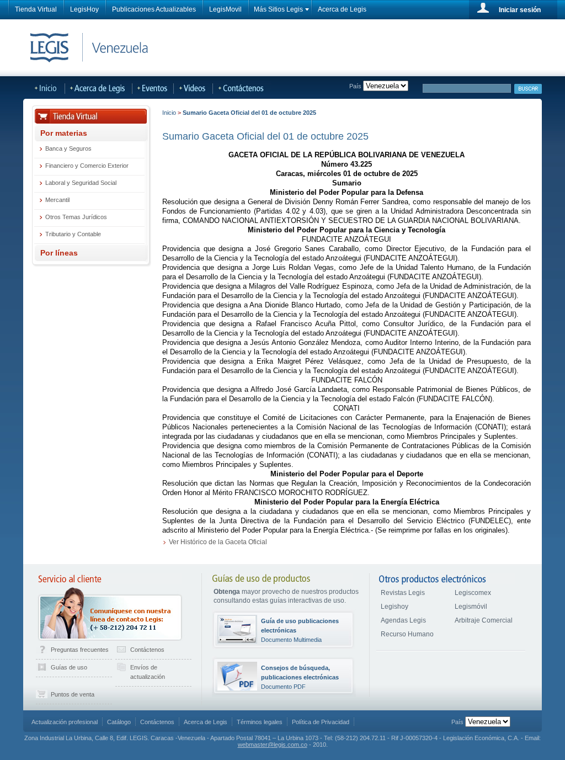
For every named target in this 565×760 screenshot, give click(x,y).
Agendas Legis (403, 620)
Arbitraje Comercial (484, 620)
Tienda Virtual (36, 9)
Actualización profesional (64, 722)
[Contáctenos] (250, 87)
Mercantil (57, 199)
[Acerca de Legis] (98, 87)
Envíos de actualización (147, 672)
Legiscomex (473, 593)
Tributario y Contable (73, 234)
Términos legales (259, 722)
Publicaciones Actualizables (154, 9)
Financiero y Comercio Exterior (87, 165)
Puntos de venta (72, 694)
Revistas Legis (403, 593)
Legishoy (394, 606)
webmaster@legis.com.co (272, 744)
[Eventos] (153, 87)
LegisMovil (225, 9)
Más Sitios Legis (278, 9)
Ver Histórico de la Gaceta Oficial (218, 542)
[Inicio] (44, 87)
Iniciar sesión (520, 10)
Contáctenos (147, 649)
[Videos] (193, 87)
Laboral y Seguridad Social (80, 182)
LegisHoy (84, 9)
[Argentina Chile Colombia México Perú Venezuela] (487, 722)
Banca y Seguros (68, 148)
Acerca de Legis (342, 9)
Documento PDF (300, 677)
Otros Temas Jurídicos (76, 217)
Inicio (169, 112)
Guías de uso (69, 667)
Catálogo (119, 722)
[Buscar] (528, 89)
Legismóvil (471, 606)
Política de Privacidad (320, 722)
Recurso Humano (407, 634)
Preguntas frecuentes (80, 649)
